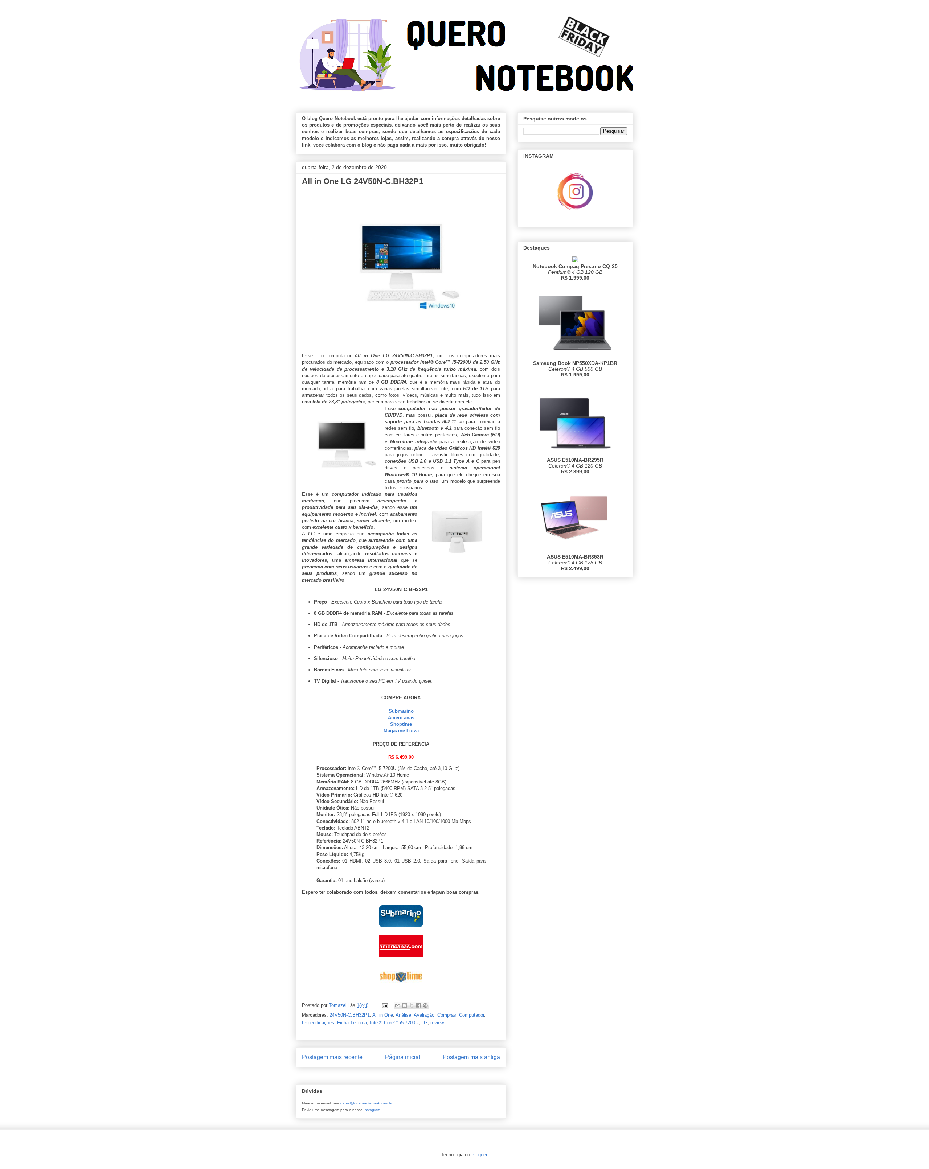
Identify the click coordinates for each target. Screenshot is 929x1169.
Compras (446, 1015)
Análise (403, 1015)
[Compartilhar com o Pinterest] (425, 1005)
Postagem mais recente (332, 1057)
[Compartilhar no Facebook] (418, 1005)
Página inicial (402, 1057)
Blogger (479, 1154)
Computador (471, 1015)
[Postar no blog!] (404, 1005)
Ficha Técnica (352, 1022)
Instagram (372, 1110)
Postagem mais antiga (471, 1057)
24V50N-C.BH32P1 (350, 1015)
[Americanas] (401, 959)
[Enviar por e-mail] (397, 1005)
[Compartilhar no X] (411, 1005)
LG (424, 1022)
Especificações (318, 1022)
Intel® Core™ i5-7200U (394, 1022)
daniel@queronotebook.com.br (366, 1103)
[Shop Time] (401, 989)
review (437, 1022)
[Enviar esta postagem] (384, 1005)
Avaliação (424, 1015)
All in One (382, 1015)
